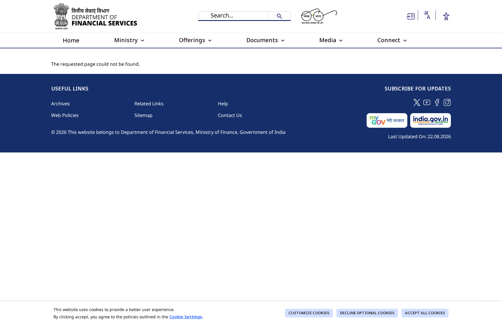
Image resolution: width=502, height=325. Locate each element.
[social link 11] (427, 102)
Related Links (149, 103)
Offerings (193, 40)
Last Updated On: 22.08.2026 (419, 136)
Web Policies (65, 115)
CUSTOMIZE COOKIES (308, 312)
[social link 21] (437, 102)
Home (71, 40)
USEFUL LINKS (69, 89)
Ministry (126, 40)
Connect (389, 40)
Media (328, 40)
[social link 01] (416, 102)
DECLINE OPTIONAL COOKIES (367, 312)
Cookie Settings (185, 316)
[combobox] (426, 15)
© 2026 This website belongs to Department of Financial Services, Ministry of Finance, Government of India (168, 132)
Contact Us (230, 115)
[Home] (96, 16)
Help (223, 103)
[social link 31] (447, 102)
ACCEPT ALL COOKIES (425, 312)
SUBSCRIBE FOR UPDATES (418, 89)
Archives (60, 103)
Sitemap (144, 115)
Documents (262, 40)
